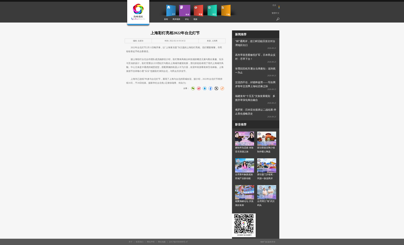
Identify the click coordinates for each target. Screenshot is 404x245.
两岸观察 (176, 19)
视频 (195, 19)
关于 (130, 242)
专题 (226, 10)
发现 (198, 10)
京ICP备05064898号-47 (178, 242)
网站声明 (150, 242)
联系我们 (139, 242)
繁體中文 (275, 13)
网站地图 (162, 242)
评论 (187, 19)
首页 (171, 10)
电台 (212, 10)
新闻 (166, 19)
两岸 (184, 10)
